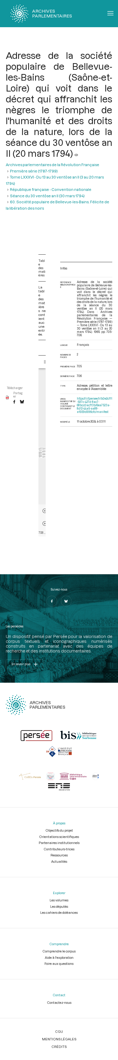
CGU (59, 1031)
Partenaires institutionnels (59, 843)
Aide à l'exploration (59, 957)
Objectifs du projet (59, 830)
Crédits (59, 1047)
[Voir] (76, 153)
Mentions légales (59, 1039)
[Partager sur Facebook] (14, 402)
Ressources (59, 855)
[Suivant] (44, 523)
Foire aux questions (59, 963)
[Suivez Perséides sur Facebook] (51, 601)
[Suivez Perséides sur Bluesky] (66, 601)
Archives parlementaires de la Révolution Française (52, 165)
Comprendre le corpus (59, 951)
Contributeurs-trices (59, 849)
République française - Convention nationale (50, 189)
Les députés (59, 906)
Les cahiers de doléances (59, 912)
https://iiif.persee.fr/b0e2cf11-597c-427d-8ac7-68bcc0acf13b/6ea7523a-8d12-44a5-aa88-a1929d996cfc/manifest (94, 405)
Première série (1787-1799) (34, 171)
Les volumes (59, 900)
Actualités (59, 861)
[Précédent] (44, 510)
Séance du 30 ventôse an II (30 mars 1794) (47, 196)
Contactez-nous (59, 1002)
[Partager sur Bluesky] (22, 402)
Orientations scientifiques (59, 837)
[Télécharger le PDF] (7, 398)
